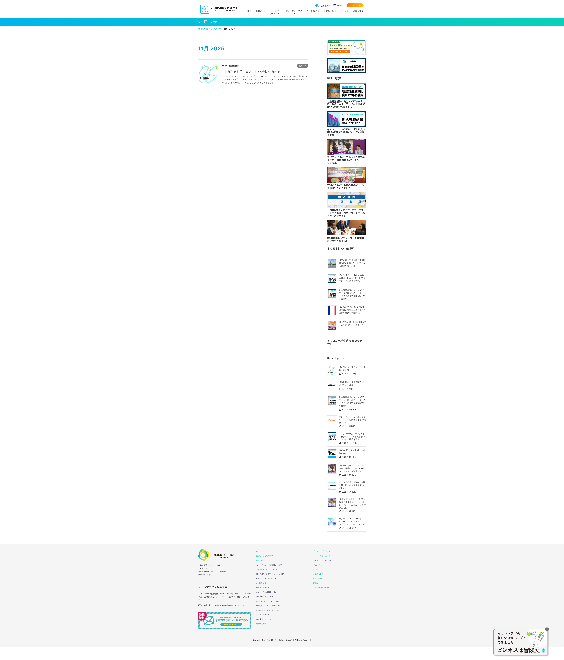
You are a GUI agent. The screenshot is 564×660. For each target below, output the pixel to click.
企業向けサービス (262, 588)
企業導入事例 (261, 624)
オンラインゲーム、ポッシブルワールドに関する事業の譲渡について (352, 420)
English (340, 5)
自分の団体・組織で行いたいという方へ (270, 574)
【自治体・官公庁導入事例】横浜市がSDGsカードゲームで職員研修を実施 (352, 263)
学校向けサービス (262, 615)
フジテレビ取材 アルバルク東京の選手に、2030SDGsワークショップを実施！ (352, 468)
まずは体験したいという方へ (266, 569)
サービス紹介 (261, 583)
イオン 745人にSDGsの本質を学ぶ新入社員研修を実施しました (352, 485)
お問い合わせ (355, 5)
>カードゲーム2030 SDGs (266, 592)
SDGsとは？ (261, 551)
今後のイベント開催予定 (322, 560)
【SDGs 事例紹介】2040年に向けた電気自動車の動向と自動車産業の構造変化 (352, 310)
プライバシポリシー (321, 587)
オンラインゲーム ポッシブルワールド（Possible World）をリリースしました (352, 521)
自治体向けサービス (263, 619)
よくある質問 (324, 5)
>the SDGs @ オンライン (265, 597)
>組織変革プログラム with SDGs (268, 606)
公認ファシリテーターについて (267, 578)
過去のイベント (319, 565)
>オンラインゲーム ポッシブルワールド (270, 601)
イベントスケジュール (321, 556)
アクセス (316, 569)
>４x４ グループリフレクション (268, 610)
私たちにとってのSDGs (265, 556)
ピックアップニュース (321, 551)
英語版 (315, 583)
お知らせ (302, 66)
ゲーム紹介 (260, 560)
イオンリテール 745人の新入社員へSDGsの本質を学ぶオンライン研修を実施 (352, 278)
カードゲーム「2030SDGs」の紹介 (269, 565)
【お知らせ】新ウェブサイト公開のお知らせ (251, 71)
